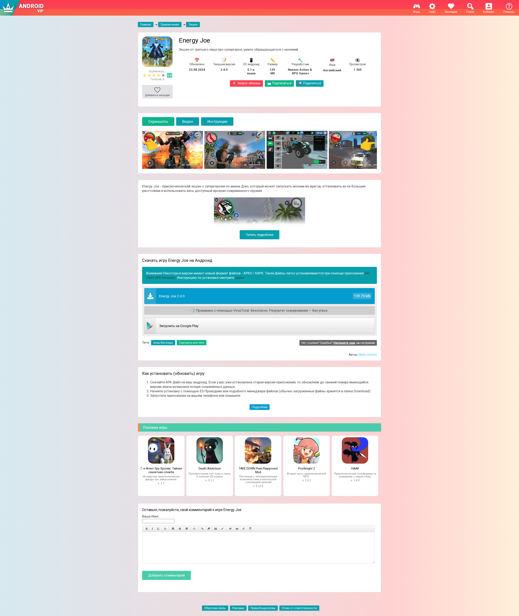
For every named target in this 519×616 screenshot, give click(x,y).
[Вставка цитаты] (237, 528)
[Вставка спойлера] (250, 528)
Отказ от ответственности (299, 608)
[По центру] (179, 528)
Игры (416, 11)
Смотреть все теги (191, 342)
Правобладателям (263, 608)
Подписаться (279, 83)
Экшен (193, 24)
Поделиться (309, 83)
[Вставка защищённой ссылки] (208, 528)
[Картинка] (215, 528)
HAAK (355, 468)
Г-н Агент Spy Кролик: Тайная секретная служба (161, 470)
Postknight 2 (306, 468)
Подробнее (260, 407)
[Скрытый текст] (230, 528)
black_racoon (368, 354)
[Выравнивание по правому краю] (186, 528)
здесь (239, 278)
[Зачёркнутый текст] (165, 528)
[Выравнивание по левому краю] (173, 528)
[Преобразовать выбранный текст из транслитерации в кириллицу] (243, 528)
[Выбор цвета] (222, 528)
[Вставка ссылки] (202, 528)
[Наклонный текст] (152, 528)
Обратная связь (215, 608)
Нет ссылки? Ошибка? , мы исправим (338, 343)
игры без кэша (163, 342)
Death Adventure (210, 468)
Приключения (170, 24)
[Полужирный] (146, 528)
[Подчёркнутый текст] (158, 528)
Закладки (451, 11)
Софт (432, 11)
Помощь (509, 11)
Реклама (238, 608)
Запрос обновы (246, 83)
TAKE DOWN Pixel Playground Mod (258, 470)
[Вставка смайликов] (194, 528)
